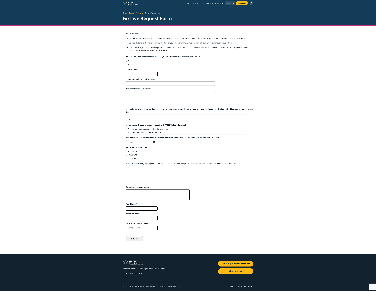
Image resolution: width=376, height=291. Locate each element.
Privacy (232, 286)
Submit (134, 239)
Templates (219, 3)
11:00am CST (133, 158)
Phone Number (133, 213)
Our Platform (191, 3)
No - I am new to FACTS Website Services (145, 132)
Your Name (131, 204)
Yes (129, 61)
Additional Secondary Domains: (139, 89)
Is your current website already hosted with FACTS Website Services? (156, 125)
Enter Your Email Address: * (138, 223)
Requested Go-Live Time (136, 147)
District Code (132, 69)
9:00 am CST (133, 151)
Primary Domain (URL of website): (141, 79)
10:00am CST (133, 155)
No (129, 64)
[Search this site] (251, 3)
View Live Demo (235, 271)
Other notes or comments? (138, 187)
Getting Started (205, 3)
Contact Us (242, 3)
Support (229, 3)
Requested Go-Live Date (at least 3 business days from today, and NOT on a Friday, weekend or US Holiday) (172, 137)
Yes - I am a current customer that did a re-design (148, 129)
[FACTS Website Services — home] (130, 3)
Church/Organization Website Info (235, 264)
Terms (239, 286)
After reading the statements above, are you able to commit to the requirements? (163, 57)
